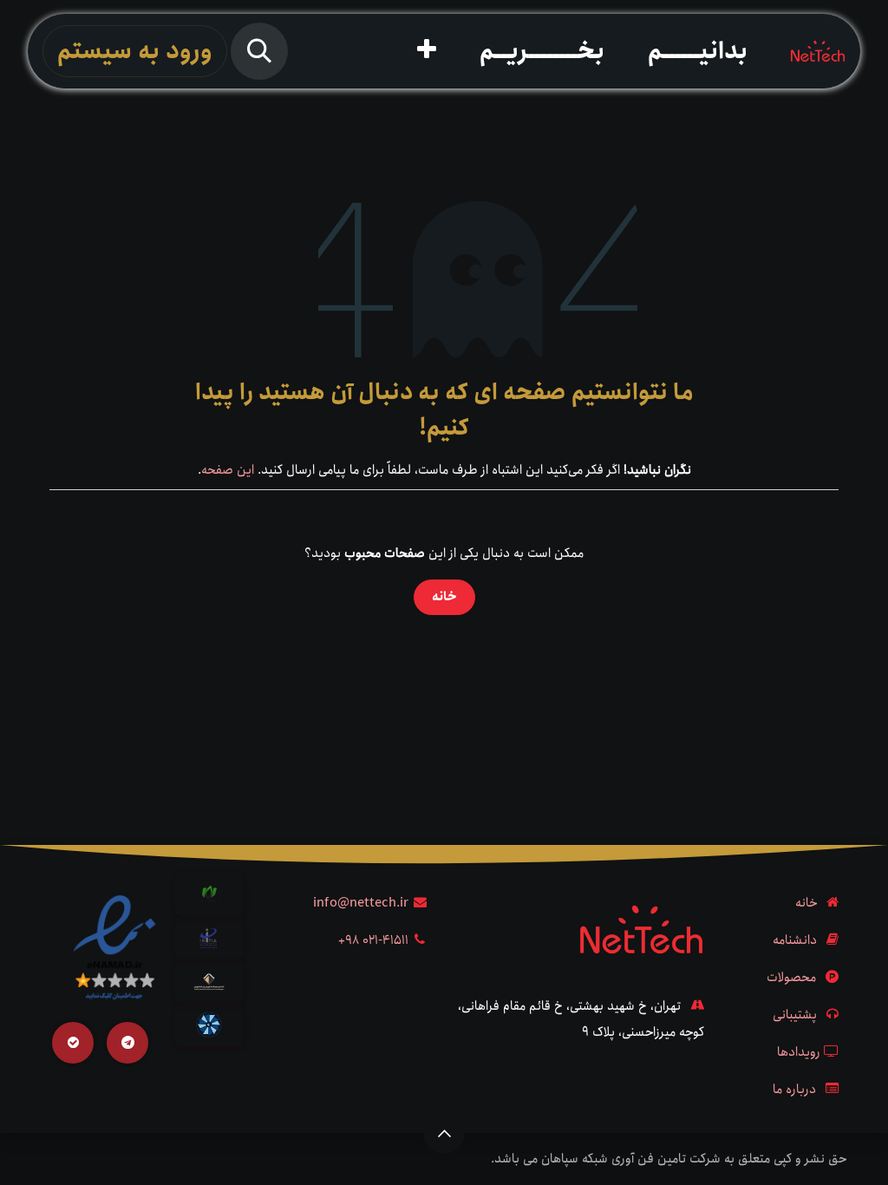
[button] (259, 51)
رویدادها (798, 1052)
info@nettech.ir (360, 903)
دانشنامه (795, 940)
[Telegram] (127, 1043)
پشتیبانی (795, 1015)
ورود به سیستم (134, 51)
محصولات (791, 977)
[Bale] (73, 1043)
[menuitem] (697, 51)
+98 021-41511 (373, 940)
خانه (444, 596)
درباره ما (794, 1089)
